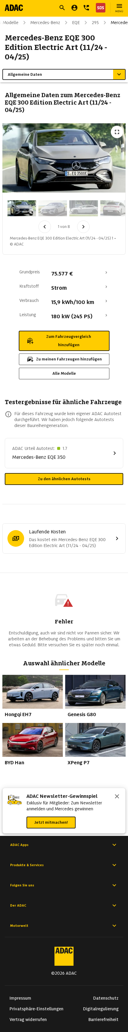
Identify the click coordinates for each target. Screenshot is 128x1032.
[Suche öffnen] (62, 7)
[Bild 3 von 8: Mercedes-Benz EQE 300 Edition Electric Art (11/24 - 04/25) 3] (83, 208)
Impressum (20, 998)
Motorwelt (19, 926)
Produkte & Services (27, 865)
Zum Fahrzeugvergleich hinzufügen (68, 340)
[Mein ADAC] (74, 7)
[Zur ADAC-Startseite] (14, 7)
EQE (76, 22)
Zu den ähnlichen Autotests (64, 478)
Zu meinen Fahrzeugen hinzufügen (69, 359)
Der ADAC (18, 905)
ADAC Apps (19, 845)
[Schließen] (117, 797)
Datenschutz (105, 998)
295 (95, 22)
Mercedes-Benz (45, 22)
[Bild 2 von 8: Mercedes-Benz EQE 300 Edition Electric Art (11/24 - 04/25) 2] (52, 208)
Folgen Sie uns (22, 885)
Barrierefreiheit (103, 1019)
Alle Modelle (64, 373)
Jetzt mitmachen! (51, 822)
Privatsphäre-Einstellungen (36, 1008)
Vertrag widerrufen (28, 1019)
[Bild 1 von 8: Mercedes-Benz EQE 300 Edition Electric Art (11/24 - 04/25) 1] (21, 208)
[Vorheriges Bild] (44, 226)
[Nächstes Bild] (83, 226)
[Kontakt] (86, 7)
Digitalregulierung (100, 1008)
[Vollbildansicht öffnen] (117, 132)
